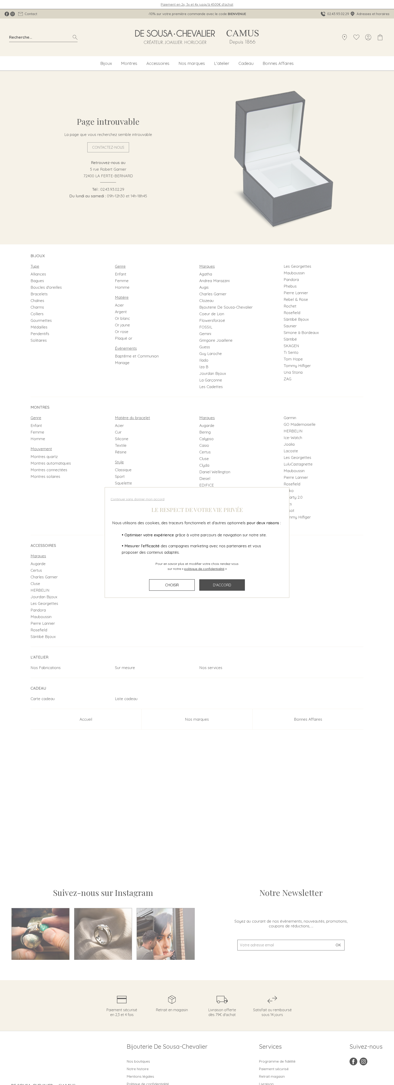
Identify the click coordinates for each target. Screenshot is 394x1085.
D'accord (222, 585)
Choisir (172, 585)
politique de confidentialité (204, 569)
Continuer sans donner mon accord (137, 499)
